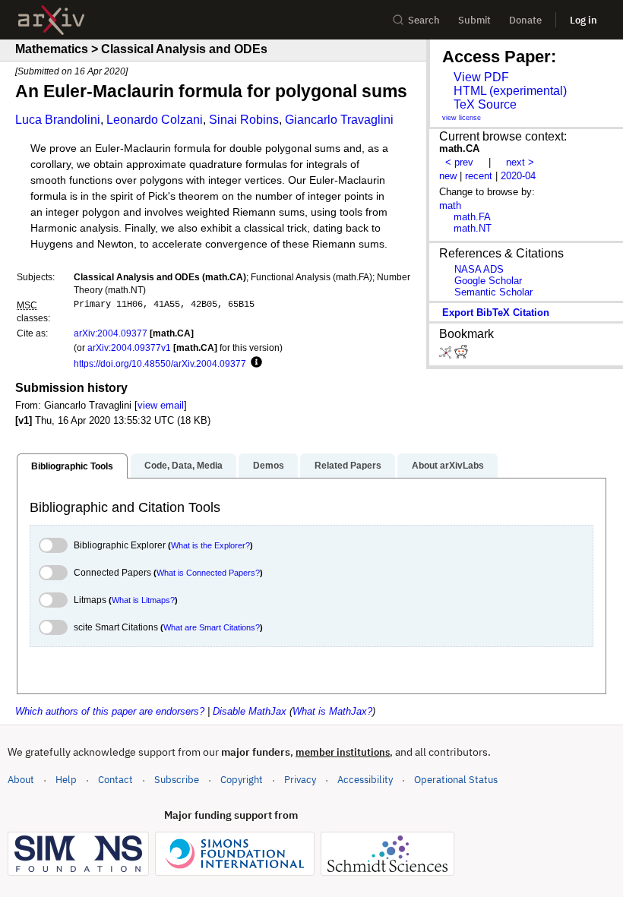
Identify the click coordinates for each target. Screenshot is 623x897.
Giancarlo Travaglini (339, 119)
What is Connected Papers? (208, 572)
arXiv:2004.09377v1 (129, 347)
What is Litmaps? (143, 600)
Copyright (241, 779)
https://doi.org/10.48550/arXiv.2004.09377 (160, 363)
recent (478, 176)
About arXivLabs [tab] (448, 465)
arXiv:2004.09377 (110, 333)
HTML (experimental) (510, 90)
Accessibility (365, 779)
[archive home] (51, 20)
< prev (459, 162)
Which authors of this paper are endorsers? (109, 711)
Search (424, 20)
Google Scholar (488, 280)
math (450, 205)
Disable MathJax (249, 711)
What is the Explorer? (210, 545)
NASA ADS (479, 269)
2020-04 (518, 176)
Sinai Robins (244, 119)
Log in (583, 20)
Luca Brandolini (57, 119)
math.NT (473, 228)
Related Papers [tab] (348, 465)
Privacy (300, 779)
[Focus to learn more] (254, 363)
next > (520, 162)
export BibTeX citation (495, 312)
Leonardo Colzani (154, 119)
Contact (115, 779)
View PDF (481, 77)
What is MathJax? (332, 711)
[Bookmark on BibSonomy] (446, 355)
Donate (525, 20)
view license (461, 118)
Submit (474, 20)
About (21, 779)
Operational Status (456, 779)
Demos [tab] (268, 465)
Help (66, 779)
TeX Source (485, 104)
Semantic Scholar (493, 292)
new (448, 176)
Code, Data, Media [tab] (183, 465)
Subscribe (176, 779)
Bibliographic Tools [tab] (72, 466)
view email (161, 405)
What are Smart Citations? (211, 627)
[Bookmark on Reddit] (461, 355)
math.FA (472, 217)
